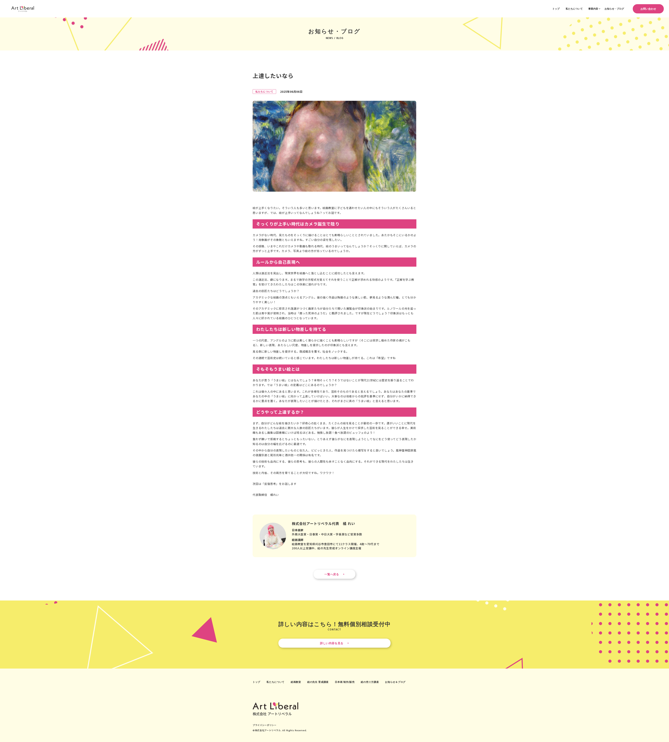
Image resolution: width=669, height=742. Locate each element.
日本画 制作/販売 (345, 681)
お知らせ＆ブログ (395, 681)
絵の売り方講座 (370, 681)
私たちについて (574, 8)
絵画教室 (296, 681)
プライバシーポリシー (264, 725)
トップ (556, 8)
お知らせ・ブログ (614, 8)
